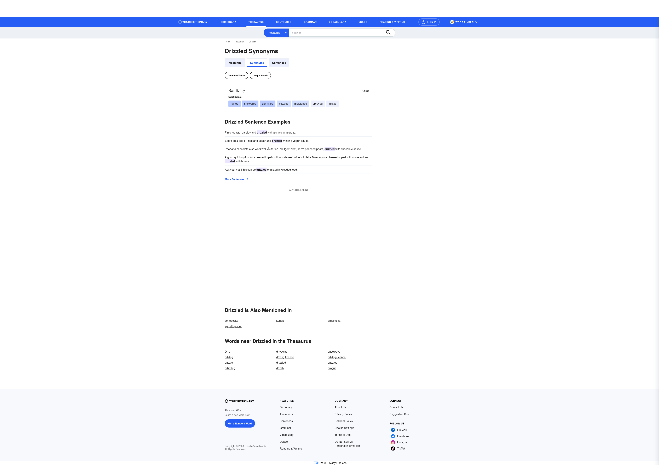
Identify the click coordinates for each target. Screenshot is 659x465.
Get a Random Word (240, 423)
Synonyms (257, 63)
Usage (284, 442)
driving (229, 357)
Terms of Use (343, 435)
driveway (281, 351)
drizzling (230, 368)
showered (250, 104)
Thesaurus (273, 33)
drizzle (229, 362)
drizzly (280, 368)
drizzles (332, 362)
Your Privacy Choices (333, 463)
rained (234, 104)
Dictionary (286, 407)
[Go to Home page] (193, 22)
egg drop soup (233, 326)
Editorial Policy (344, 421)
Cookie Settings (344, 428)
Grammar (285, 428)
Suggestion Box (399, 414)
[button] (429, 22)
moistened (300, 104)
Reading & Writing (291, 448)
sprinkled (267, 104)
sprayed (318, 104)
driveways (334, 351)
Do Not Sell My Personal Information (347, 444)
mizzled (283, 104)
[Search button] (390, 32)
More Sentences (234, 179)
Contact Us (396, 407)
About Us (340, 407)
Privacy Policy (343, 414)
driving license (285, 357)
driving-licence (337, 357)
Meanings (235, 63)
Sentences (279, 63)
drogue (332, 368)
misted (332, 104)
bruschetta (334, 321)
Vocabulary (286, 435)
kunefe (280, 321)
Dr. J (227, 351)
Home (227, 41)
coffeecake (231, 321)
